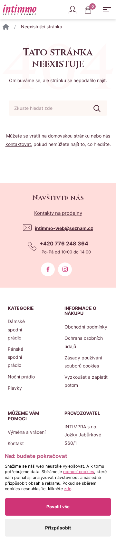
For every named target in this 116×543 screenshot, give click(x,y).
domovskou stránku (69, 135)
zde (67, 488)
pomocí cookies (78, 471)
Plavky (15, 388)
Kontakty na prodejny (58, 213)
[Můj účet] (72, 10)
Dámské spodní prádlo (16, 329)
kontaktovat (18, 144)
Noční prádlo (21, 376)
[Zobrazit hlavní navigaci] (107, 9)
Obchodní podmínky (85, 326)
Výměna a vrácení (26, 432)
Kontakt (16, 443)
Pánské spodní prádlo (15, 357)
